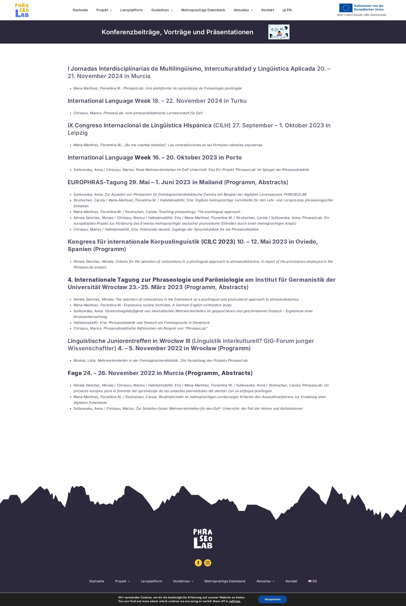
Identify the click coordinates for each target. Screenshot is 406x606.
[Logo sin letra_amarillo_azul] (22, 5)
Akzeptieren (273, 599)
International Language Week (109, 100)
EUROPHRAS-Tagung (98, 182)
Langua (115, 157)
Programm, (204, 373)
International (86, 157)
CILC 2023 (218, 241)
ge (129, 157)
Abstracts (272, 182)
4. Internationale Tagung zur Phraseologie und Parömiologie (156, 279)
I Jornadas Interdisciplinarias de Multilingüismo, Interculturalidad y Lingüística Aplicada (192, 68)
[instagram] (207, 562)
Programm (240, 182)
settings (234, 601)
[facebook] (198, 562)
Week (142, 157)
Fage (75, 373)
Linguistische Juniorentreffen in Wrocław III (129, 340)
